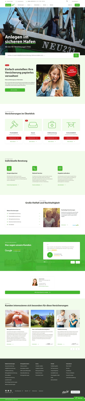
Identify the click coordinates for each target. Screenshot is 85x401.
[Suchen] (76, 55)
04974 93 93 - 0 (33, 1)
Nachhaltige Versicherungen (11, 382)
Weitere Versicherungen (10, 384)
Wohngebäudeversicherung (11, 373)
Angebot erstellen (39, 368)
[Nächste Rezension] (78, 262)
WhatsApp (80, 398)
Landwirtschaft (8, 379)
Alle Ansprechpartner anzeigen (41, 292)
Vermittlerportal (75, 1)
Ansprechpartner (54, 370)
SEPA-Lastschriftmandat (25, 370)
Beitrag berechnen (40, 370)
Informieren (9, 344)
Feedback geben (54, 366)
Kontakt (77, 5)
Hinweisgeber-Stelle (55, 375)
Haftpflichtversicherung (10, 368)
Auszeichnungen (69, 375)
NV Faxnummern (54, 368)
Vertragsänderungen (24, 375)
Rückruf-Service (39, 373)
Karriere (68, 368)
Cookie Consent (8, 392)
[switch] (68, 1)
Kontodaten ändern (24, 368)
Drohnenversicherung (10, 377)
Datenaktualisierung (24, 373)
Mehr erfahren (13, 141)
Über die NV (68, 366)
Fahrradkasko (8, 375)
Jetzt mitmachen (57, 7)
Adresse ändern (23, 366)
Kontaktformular (54, 373)
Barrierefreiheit (54, 379)
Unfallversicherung (9, 370)
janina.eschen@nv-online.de (43, 286)
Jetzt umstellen (14, 90)
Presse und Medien (70, 373)
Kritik (52, 377)
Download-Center (39, 375)
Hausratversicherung (9, 366)
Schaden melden (39, 366)
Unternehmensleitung (71, 377)
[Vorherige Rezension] (73, 262)
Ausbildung (68, 370)
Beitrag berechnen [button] (12, 138)
